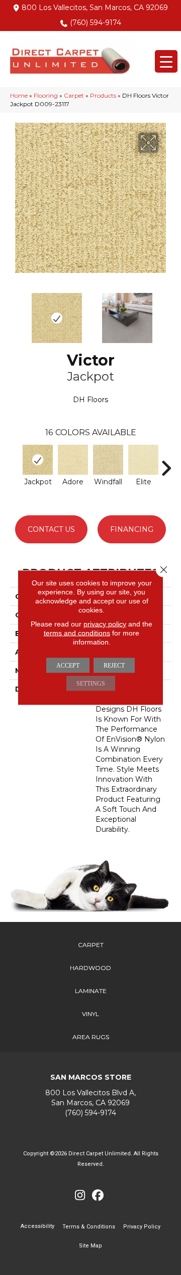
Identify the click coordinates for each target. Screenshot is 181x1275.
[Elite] (143, 459)
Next (166, 313)
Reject (114, 665)
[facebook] (97, 1195)
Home (19, 95)
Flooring (46, 95)
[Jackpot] (37, 459)
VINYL (90, 1014)
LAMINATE (91, 991)
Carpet (74, 95)
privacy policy (104, 624)
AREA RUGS (90, 1037)
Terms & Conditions (88, 1226)
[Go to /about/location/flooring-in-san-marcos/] (90, 1097)
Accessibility (37, 1226)
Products (103, 95)
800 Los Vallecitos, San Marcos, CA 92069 (95, 7)
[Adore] (72, 459)
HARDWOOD (90, 968)
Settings (90, 683)
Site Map (90, 1245)
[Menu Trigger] (166, 61)
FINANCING (131, 529)
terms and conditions (77, 633)
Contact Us (51, 529)
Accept (67, 665)
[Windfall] (108, 459)
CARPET (91, 944)
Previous (15, 313)
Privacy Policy (141, 1226)
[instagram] (80, 1195)
